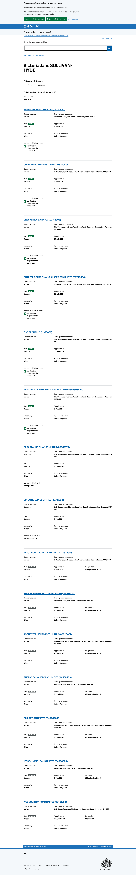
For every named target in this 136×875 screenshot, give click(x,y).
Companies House (34, 869)
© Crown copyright (106, 869)
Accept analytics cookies (34, 19)
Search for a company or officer (35, 42)
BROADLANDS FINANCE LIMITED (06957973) (47, 447)
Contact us (40, 865)
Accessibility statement (53, 865)
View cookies (73, 19)
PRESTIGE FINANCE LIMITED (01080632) (44, 109)
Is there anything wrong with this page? (100, 846)
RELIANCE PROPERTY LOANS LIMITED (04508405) (49, 593)
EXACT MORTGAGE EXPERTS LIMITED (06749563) (49, 552)
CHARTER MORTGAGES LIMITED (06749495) (46, 164)
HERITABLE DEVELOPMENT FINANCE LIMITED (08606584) (53, 389)
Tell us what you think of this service (35, 846)
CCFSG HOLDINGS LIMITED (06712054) (44, 500)
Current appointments (36, 85)
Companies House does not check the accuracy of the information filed (46, 36)
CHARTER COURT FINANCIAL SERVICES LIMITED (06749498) (55, 277)
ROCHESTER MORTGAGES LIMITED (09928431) (48, 634)
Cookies (32, 865)
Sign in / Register (106, 38)
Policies (26, 865)
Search (109, 48)
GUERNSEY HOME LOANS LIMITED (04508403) (48, 677)
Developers (65, 865)
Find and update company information (38, 32)
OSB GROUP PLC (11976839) (38, 332)
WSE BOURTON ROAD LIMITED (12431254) (45, 802)
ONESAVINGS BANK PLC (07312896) (42, 219)
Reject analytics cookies (56, 19)
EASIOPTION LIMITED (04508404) (41, 718)
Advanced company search (34, 55)
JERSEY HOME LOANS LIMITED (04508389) (46, 761)
